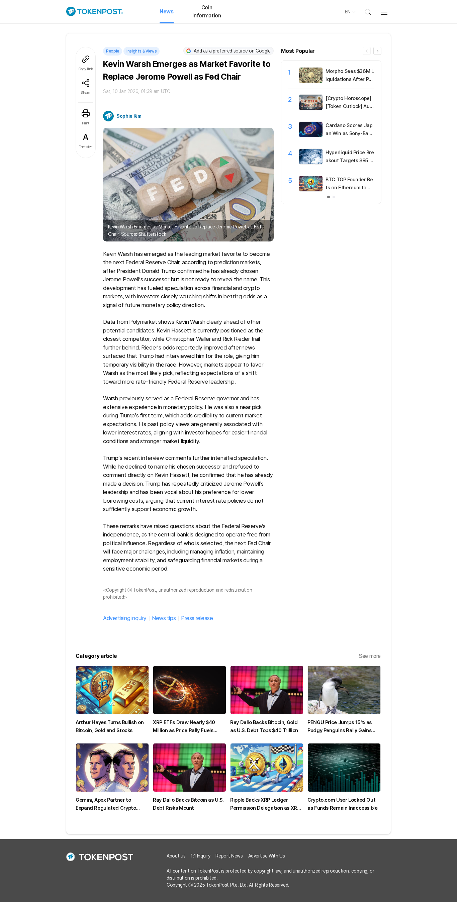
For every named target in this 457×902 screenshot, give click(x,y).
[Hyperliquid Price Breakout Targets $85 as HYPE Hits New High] (311, 162)
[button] (377, 51)
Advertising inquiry (125, 618)
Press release (197, 618)
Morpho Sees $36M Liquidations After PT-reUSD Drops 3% (350, 79)
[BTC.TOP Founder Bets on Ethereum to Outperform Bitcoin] (311, 189)
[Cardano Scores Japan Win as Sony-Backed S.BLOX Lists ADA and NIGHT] (311, 135)
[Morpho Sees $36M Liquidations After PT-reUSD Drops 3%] (311, 81)
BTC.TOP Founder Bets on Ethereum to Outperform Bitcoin (350, 188)
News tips (164, 618)
